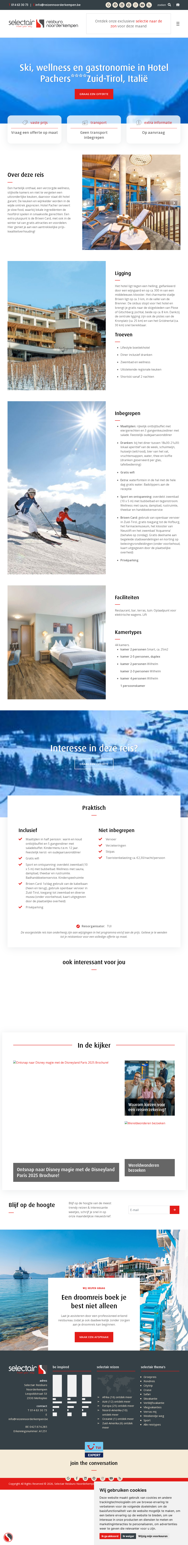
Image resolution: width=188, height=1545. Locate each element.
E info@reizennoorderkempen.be (28, 1417)
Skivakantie (150, 1398)
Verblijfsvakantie (154, 1403)
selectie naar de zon (136, 23)
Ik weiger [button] (128, 1536)
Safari (147, 1394)
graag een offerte (94, 94)
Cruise (147, 1390)
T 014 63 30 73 (37, 1410)
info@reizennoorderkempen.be (57, 5)
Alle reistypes (152, 1424)
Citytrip (148, 1385)
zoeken (161, 5)
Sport (147, 1420)
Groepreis (150, 1377)
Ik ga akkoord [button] (110, 1536)
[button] (88, 203)
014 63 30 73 (18, 5)
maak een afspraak (94, 1337)
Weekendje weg (154, 1416)
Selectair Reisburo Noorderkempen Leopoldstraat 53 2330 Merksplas (35, 1391)
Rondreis (149, 1381)
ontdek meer (124, 1397)
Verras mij (150, 1411)
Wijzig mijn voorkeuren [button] (153, 1536)
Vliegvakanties (153, 1407)
